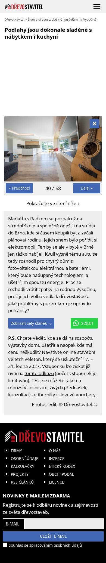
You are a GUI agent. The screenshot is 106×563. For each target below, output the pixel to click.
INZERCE (56, 458)
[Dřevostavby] (24, 6)
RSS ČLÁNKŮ (22, 482)
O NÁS (55, 450)
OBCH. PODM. (61, 474)
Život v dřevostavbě (42, 19)
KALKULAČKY (22, 466)
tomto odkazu (39, 373)
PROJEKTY (20, 474)
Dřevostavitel (14, 19)
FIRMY (16, 450)
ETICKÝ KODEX (62, 466)
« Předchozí (19, 188)
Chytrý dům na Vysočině (78, 19)
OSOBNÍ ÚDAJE (24, 458)
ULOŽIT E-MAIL (53, 536)
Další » (87, 188)
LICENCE (56, 482)
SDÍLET (87, 323)
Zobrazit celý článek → (31, 323)
